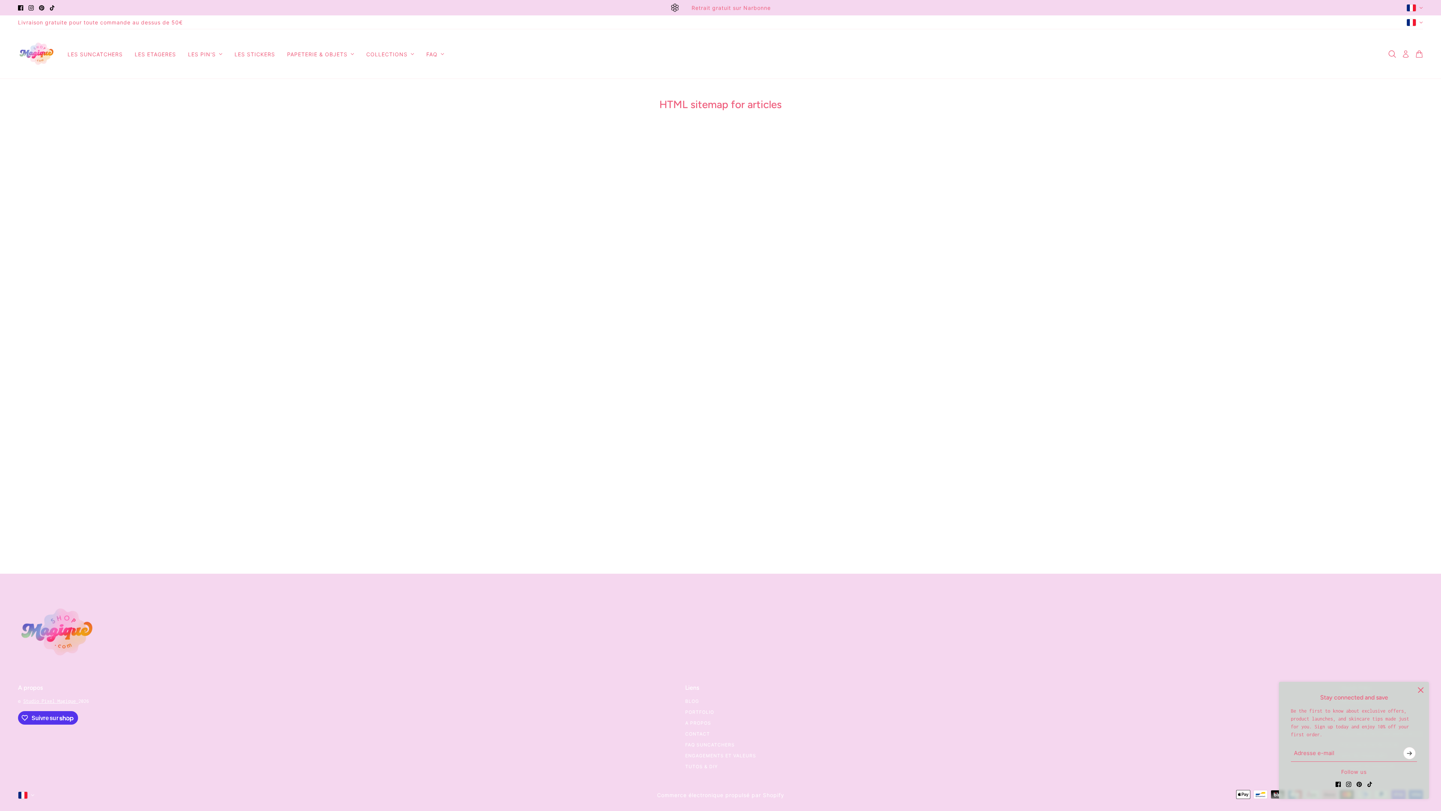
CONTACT (697, 734)
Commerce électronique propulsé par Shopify (720, 795)
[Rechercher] (1392, 54)
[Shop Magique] (37, 54)
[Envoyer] (1409, 753)
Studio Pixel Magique (50, 701)
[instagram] (31, 8)
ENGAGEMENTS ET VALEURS (720, 755)
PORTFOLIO (699, 712)
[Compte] (1405, 54)
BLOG (692, 701)
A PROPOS (698, 723)
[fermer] (1420, 690)
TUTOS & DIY (701, 766)
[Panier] (1419, 54)
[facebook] (21, 8)
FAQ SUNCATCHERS (710, 745)
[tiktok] (52, 8)
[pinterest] (42, 8)
